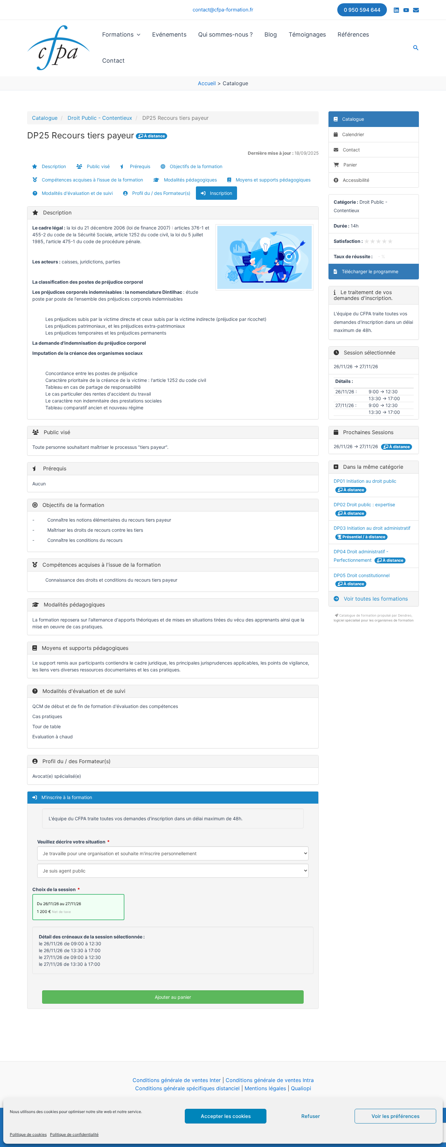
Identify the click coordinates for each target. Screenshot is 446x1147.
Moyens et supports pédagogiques (272, 179)
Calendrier (352, 134)
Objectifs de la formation (195, 166)
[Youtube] (406, 10)
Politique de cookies (28, 1134)
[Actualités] (416, 10)
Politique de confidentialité (74, 1134)
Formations (118, 34)
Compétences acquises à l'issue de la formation (91, 179)
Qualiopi (301, 1088)
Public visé (98, 166)
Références (353, 34)
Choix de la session (54, 889)
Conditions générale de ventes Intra (270, 1080)
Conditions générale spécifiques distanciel (187, 1088)
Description (53, 166)
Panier (350, 164)
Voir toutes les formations (375, 598)
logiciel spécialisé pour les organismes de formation (374, 620)
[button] (362, 9)
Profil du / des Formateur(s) (160, 193)
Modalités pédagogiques (190, 179)
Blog (270, 34)
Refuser (310, 1116)
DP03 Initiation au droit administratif (372, 528)
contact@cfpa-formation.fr (223, 10)
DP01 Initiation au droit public (365, 481)
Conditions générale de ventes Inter (177, 1080)
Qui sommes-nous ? (225, 34)
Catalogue (44, 118)
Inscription (220, 193)
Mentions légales (265, 1088)
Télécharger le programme (369, 271)
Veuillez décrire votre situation (71, 841)
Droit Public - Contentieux (100, 118)
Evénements (169, 34)
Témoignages (307, 34)
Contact (113, 60)
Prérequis (139, 166)
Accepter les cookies (226, 1116)
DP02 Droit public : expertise (364, 504)
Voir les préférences (396, 1116)
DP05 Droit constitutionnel (362, 575)
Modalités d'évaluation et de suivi (76, 193)
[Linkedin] (396, 10)
